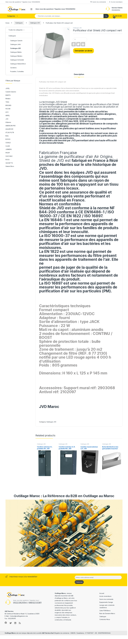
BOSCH (8, 139)
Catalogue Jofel (15, 44)
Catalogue (102, 616)
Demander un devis (83, 50)
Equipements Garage (106, 602)
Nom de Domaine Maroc (107, 613)
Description (79, 74)
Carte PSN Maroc (105, 610)
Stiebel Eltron (10, 166)
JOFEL (8, 88)
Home (7, 23)
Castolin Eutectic (11, 92)
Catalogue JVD (35, 23)
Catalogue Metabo (16, 56)
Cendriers (13, 68)
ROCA (7, 159)
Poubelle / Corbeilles (17, 71)
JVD (7, 119)
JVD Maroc (49, 406)
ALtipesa (8, 122)
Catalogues (19, 23)
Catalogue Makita (16, 52)
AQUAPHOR (9, 129)
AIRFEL (8, 115)
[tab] (79, 75)
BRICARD (8, 105)
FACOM (8, 109)
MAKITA (8, 95)
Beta (7, 136)
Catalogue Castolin (16, 40)
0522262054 (116, 10)
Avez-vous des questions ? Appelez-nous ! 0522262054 (23, 2)
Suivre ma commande (99, 2)
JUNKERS (9, 149)
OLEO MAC (9, 156)
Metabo (8, 98)
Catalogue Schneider (17, 60)
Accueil (101, 593)
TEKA (7, 102)
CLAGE (8, 146)
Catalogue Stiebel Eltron (18, 64)
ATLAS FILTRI (10, 132)
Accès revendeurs (116, 2)
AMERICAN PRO (11, 126)
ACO (7, 112)
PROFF (8, 153)
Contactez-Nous (104, 619)
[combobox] (69, 16)
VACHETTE (9, 163)
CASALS (8, 142)
